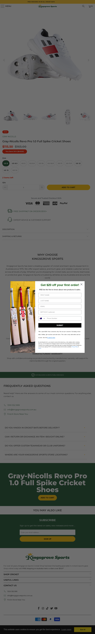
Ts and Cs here (51, 337)
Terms (39, 348)
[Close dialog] (81, 284)
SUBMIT (60, 325)
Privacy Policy (75, 346)
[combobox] (42, 318)
